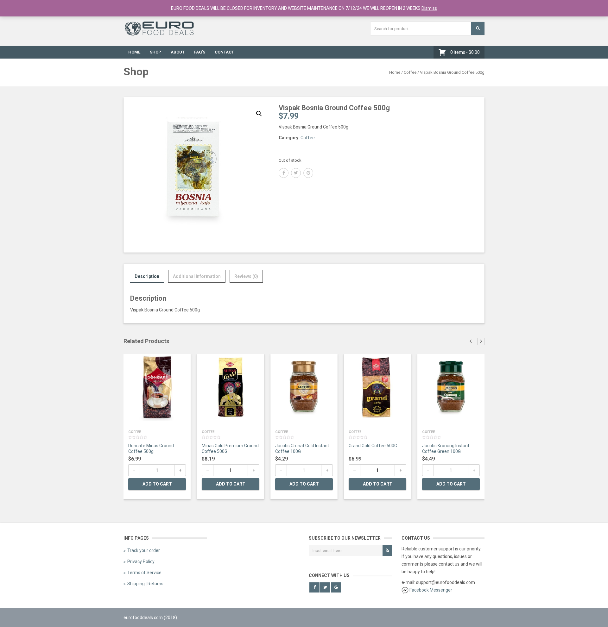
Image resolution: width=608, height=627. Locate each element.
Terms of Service (144, 572)
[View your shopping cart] (443, 52)
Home (134, 52)
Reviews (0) (246, 276)
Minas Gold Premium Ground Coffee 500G (230, 448)
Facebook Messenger (430, 590)
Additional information (197, 276)
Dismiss (429, 8)
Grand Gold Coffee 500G (373, 445)
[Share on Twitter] (296, 173)
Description (147, 276)
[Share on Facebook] (283, 173)
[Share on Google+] (308, 173)
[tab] (147, 276)
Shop (155, 52)
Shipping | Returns (145, 583)
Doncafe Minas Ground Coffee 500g (151, 448)
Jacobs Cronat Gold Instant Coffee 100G (302, 448)
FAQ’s (199, 52)
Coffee (410, 72)
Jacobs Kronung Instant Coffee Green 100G (445, 448)
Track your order (143, 550)
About (178, 52)
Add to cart (157, 483)
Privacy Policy (141, 561)
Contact (224, 52)
